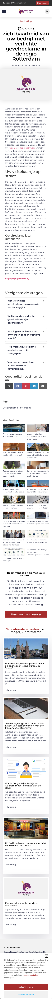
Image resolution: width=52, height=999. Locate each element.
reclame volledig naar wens (22, 148)
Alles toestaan (26, 987)
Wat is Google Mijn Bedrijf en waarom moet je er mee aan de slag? (23, 785)
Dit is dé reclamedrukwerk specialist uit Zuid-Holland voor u (25, 844)
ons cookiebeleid (31, 975)
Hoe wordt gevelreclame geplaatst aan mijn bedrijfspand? (26, 350)
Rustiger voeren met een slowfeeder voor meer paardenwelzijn (13, 473)
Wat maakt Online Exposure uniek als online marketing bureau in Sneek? (24, 665)
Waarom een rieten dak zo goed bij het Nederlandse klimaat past (38, 455)
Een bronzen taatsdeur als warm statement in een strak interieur (38, 473)
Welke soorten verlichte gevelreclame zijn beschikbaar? (26, 319)
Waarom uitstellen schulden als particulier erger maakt (36, 436)
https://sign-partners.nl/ (17, 278)
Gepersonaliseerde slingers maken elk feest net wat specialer (14, 523)
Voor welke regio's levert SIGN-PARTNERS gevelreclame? (26, 365)
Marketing (26, 21)
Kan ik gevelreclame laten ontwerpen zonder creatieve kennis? (26, 334)
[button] (46, 956)
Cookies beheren (26, 994)
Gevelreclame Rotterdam (17, 407)
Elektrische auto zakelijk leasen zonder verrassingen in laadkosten (38, 552)
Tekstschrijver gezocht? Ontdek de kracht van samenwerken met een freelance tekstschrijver (24, 725)
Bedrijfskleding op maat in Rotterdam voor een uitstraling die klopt (13, 542)
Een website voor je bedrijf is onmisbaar (21, 904)
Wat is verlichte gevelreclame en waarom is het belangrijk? (26, 304)
